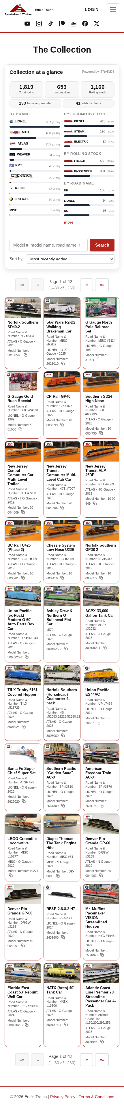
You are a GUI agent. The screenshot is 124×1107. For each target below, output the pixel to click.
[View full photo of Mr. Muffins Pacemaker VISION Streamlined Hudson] (101, 894)
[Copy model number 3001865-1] (105, 647)
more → (71, 222)
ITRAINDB (107, 71)
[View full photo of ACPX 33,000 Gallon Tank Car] (101, 596)
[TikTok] (50, 23)
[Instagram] (39, 23)
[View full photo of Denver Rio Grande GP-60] (101, 824)
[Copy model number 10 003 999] (62, 424)
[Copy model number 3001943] (102, 1041)
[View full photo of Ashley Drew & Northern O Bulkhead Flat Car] (62, 596)
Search (102, 245)
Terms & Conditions (96, 1097)
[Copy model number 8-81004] (98, 359)
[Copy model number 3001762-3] (26, 1025)
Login (92, 9)
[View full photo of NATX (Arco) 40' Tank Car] (62, 973)
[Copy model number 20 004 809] (23, 512)
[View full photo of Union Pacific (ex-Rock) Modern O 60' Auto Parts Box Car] (23, 596)
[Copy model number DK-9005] (58, 875)
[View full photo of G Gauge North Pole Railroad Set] (101, 307)
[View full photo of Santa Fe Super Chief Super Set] (23, 753)
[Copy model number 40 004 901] (101, 875)
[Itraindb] (73, 23)
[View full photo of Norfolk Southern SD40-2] (23, 307)
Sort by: (17, 259)
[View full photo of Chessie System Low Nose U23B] (62, 530)
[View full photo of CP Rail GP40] (62, 382)
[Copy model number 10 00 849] (95, 503)
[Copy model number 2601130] (101, 805)
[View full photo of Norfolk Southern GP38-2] (101, 530)
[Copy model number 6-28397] (98, 722)
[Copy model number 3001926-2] (66, 648)
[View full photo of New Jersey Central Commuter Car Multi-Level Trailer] (23, 451)
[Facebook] (85, 23)
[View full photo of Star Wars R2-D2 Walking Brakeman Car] (62, 307)
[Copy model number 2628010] (63, 363)
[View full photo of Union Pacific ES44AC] (101, 675)
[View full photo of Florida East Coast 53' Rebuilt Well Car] (23, 973)
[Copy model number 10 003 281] (23, 578)
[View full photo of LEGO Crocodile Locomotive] (23, 824)
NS (66, 210)
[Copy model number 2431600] (63, 937)
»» (102, 284)
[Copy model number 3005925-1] (26, 657)
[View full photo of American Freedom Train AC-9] (101, 753)
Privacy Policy (62, 1097)
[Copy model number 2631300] (63, 805)
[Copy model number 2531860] (102, 954)
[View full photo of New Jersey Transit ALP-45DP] (101, 451)
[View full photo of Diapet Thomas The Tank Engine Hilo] (62, 824)
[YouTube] (27, 23)
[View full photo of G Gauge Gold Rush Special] (23, 382)
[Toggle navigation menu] (113, 9)
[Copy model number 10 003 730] (101, 433)
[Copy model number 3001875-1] (66, 1024)
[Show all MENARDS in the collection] (21, 176)
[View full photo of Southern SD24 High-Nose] (101, 382)
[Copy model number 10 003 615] (101, 578)
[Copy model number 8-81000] (20, 429)
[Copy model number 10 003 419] (62, 578)
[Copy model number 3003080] (63, 735)
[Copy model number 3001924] (24, 726)
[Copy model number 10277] (11, 875)
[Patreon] (62, 23)
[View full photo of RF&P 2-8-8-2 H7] (62, 894)
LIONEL (69, 200)
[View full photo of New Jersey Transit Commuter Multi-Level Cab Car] (62, 451)
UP (66, 190)
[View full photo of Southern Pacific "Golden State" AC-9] (62, 753)
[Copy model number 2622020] (24, 801)
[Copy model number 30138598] (25, 355)
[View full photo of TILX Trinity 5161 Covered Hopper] (23, 675)
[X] (96, 23)
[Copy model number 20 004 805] (62, 507)
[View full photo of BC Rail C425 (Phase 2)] (23, 530)
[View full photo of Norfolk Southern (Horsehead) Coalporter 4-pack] (62, 675)
